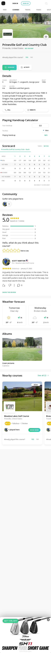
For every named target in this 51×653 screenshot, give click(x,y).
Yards (40, 146)
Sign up (26, 3)
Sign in (15, 3)
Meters (46, 146)
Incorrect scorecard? (42, 185)
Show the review (9, 292)
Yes (27, 57)
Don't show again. (26, 651)
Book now (34, 430)
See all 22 (42, 375)
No (31, 57)
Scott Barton (18, 261)
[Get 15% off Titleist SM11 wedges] (25, 635)
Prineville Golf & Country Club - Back (15, 149)
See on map (29, 48)
